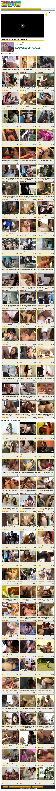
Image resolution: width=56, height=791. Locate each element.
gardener (26, 47)
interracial (31, 47)
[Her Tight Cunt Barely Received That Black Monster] (10, 440)
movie (19, 49)
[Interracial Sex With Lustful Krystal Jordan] (28, 422)
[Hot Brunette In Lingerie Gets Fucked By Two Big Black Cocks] (28, 364)
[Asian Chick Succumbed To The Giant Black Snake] (45, 604)
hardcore (29, 48)
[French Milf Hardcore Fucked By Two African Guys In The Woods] (10, 183)
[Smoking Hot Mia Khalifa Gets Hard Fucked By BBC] (28, 767)
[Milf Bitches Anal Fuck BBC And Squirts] (10, 604)
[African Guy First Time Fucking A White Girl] (10, 422)
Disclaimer (17, 786)
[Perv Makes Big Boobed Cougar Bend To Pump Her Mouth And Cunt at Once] (28, 346)
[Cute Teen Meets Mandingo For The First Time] (10, 56)
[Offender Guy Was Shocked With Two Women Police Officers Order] (28, 237)
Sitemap (28, 786)
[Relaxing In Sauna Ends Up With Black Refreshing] (28, 219)
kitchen (25, 48)
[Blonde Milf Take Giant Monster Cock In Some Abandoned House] (45, 549)
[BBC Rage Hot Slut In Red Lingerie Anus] (45, 255)
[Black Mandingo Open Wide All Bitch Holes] (45, 676)
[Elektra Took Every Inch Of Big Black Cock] (45, 328)
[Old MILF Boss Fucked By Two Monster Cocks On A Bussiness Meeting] (28, 713)
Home (3, 8)
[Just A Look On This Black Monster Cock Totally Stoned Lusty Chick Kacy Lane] (10, 364)
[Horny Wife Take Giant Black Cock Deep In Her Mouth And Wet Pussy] (28, 586)
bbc (23, 47)
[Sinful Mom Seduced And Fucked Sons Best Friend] (28, 74)
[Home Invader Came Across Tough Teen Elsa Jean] (10, 74)
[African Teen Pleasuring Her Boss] (10, 201)
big (33, 47)
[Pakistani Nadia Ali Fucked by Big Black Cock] (10, 383)
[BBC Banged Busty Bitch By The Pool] (28, 328)
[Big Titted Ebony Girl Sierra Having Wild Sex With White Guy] (45, 458)
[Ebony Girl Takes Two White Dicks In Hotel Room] (45, 292)
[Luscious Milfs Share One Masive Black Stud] (45, 477)
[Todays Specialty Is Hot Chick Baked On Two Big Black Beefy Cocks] (28, 165)
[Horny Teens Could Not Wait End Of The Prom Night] (45, 128)
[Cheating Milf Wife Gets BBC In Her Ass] (45, 346)
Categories (9, 8)
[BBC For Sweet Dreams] (28, 56)
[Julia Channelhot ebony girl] (28, 622)
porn (33, 48)
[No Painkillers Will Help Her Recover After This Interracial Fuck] (28, 92)
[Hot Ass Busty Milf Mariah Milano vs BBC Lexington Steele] (45, 401)
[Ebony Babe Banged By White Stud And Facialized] (45, 146)
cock (39, 47)
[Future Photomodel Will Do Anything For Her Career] (10, 495)
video (39, 48)
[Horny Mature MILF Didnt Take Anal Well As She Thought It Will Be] (28, 401)
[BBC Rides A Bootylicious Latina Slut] (45, 749)
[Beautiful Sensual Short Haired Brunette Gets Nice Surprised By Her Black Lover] (45, 237)
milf (21, 47)
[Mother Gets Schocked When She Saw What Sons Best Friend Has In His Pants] (10, 92)
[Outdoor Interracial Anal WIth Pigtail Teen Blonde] (45, 767)
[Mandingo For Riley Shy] (28, 749)
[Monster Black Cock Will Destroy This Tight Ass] (10, 346)
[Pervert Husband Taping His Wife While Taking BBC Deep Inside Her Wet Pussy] (10, 165)
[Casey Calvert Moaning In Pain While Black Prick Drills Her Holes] (45, 219)
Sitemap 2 (34, 786)
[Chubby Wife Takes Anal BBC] (45, 56)
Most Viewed (17, 8)
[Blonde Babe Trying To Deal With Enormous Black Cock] (45, 74)
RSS (24, 8)
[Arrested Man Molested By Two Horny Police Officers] (45, 110)
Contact (40, 786)
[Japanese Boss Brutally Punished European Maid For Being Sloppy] (10, 110)
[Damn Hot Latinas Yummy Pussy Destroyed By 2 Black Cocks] (28, 458)
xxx (37, 48)
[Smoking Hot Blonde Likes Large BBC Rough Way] (10, 274)
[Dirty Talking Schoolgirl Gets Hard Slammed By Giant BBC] (45, 513)
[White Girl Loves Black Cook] (10, 128)
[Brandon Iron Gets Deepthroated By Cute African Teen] (10, 586)
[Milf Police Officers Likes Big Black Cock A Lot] (10, 531)
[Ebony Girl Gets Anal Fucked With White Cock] (45, 183)
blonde (18, 47)
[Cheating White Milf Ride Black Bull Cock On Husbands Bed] (45, 92)
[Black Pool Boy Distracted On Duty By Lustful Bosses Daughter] (28, 255)
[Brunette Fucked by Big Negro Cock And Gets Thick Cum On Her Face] (10, 640)
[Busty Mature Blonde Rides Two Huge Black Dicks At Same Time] (10, 219)
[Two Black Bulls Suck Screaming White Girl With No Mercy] (10, 731)
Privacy (11, 786)
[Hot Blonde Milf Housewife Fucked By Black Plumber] (45, 201)
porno (16, 49)
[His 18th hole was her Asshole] (45, 658)
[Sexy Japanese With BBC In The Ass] (28, 201)
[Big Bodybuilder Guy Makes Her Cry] (45, 422)
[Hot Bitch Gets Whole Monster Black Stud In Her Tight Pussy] (28, 310)
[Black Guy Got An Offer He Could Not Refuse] (10, 513)
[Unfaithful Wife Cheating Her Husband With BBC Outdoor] (28, 128)
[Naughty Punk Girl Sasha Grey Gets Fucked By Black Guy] (10, 255)
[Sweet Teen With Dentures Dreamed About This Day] (28, 549)
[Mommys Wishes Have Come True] (45, 622)
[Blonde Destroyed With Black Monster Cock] (10, 146)
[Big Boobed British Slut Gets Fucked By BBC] (28, 531)
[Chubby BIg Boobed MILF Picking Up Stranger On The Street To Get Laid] (45, 695)
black (36, 47)
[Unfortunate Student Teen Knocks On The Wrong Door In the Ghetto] (45, 495)
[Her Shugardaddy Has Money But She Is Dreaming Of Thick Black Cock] (10, 676)
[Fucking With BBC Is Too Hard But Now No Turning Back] (10, 658)
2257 (23, 786)
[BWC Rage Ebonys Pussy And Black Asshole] (28, 495)
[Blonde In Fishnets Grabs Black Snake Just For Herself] (10, 695)
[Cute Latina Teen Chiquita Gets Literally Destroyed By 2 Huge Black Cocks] (28, 383)
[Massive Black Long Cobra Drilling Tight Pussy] (45, 364)
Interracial (21, 44)
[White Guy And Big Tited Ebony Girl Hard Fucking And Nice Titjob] (28, 274)
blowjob (22, 48)
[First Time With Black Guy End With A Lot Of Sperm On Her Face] (45, 640)
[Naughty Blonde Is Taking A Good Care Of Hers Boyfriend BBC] (10, 401)
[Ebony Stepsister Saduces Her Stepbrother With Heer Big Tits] (28, 440)
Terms (5, 786)
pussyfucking (17, 48)
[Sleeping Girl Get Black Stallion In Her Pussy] (28, 146)
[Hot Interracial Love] (45, 731)
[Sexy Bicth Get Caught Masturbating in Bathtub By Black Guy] (10, 292)
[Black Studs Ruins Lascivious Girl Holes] (10, 477)
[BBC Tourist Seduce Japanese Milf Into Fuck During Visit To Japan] (45, 165)
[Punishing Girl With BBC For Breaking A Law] (28, 676)
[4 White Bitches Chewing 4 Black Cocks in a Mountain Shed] (10, 237)
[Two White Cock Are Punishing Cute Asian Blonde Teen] (10, 458)
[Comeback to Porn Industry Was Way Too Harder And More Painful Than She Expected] (28, 604)
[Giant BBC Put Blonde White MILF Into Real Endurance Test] (45, 567)
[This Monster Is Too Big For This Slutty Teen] (28, 640)
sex (35, 48)
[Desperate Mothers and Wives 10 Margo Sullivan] (45, 310)
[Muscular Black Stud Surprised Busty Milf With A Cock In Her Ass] (10, 713)
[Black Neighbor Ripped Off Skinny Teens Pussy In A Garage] (10, 567)
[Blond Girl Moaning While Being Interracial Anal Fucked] (10, 622)
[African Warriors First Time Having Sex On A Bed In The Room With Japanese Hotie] (45, 383)
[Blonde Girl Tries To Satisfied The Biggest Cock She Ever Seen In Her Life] (10, 310)
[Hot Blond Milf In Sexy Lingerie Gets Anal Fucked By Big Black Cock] (45, 586)
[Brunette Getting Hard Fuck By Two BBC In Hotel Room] (28, 292)
